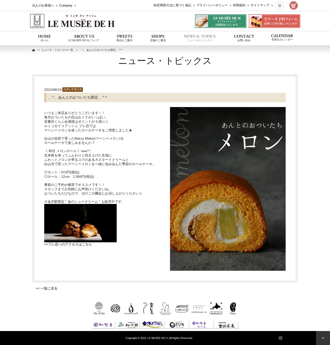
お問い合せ (244, 40)
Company (66, 5)
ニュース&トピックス (199, 40)
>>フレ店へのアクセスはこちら (68, 244)
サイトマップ (260, 5)
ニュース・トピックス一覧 (57, 49)
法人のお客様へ (43, 5)
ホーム (45, 40)
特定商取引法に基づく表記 (173, 5)
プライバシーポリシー (212, 5)
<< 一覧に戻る (46, 288)
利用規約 (239, 5)
